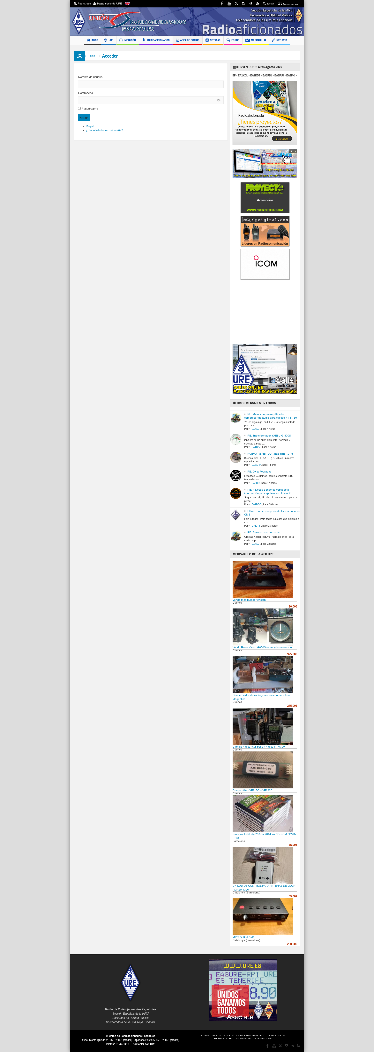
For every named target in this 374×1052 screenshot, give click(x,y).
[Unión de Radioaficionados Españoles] (187, 21)
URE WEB (281, 40)
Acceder (84, 117)
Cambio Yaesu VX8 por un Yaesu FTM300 (259, 746)
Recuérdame (89, 108)
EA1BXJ (256, 447)
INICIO (95, 40)
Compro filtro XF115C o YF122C (253, 790)
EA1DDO (256, 504)
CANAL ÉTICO (265, 1038)
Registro (91, 126)
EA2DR (256, 483)
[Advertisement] (265, 313)
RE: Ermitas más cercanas (263, 532)
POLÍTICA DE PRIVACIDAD (243, 1035)
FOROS (235, 40)
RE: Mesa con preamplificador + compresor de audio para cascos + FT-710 (270, 416)
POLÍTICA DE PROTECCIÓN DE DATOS (235, 1038)
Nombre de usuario (90, 77)
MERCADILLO (258, 40)
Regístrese (85, 3)
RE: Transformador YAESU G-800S (269, 435)
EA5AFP (256, 465)
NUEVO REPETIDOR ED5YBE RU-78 (270, 453)
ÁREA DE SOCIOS (189, 40)
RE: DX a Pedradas (259, 471)
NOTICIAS (215, 40)
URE (111, 40)
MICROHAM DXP (243, 937)
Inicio (92, 56)
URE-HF (256, 525)
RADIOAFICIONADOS (158, 40)
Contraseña (85, 93)
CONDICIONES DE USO (214, 1035)
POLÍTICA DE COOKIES (273, 1035)
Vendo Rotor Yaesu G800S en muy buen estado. (263, 647)
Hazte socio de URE (109, 3)
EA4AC (255, 429)
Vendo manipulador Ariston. (249, 599)
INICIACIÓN (130, 40)
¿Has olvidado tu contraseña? (104, 130)
